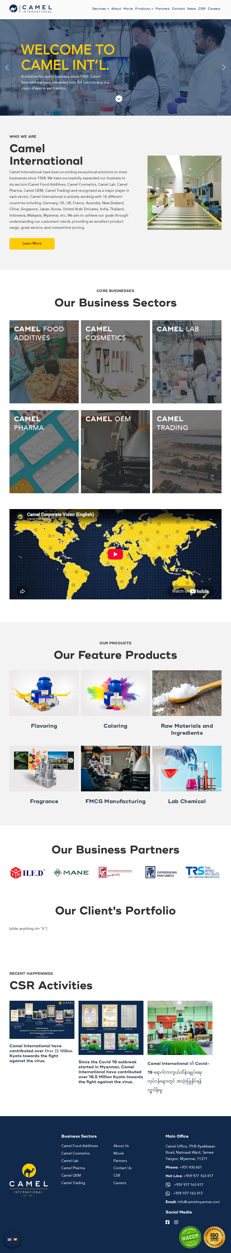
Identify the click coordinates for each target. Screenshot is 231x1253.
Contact (178, 9)
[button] (7, 67)
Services (99, 9)
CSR (202, 9)
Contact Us (122, 1168)
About (116, 9)
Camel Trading (73, 1183)
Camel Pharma (73, 1168)
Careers (214, 9)
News (191, 9)
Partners (162, 9)
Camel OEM (71, 1176)
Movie (128, 9)
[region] (115, 67)
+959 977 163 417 (198, 1176)
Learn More (32, 243)
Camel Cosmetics (75, 1153)
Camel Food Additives (79, 1146)
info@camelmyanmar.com (198, 1202)
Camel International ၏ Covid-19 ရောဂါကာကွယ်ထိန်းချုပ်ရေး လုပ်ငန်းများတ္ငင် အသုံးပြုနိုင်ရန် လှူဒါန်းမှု (179, 1076)
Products (143, 9)
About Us (121, 1146)
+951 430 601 (190, 1167)
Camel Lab (70, 1161)
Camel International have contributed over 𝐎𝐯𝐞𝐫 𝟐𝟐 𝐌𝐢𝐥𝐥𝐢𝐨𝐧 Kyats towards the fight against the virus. (40, 1053)
